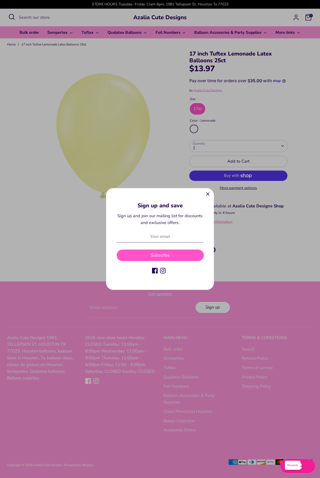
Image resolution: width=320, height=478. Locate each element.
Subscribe (160, 255)
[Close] (208, 194)
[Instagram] (163, 270)
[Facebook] (155, 270)
